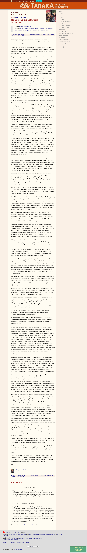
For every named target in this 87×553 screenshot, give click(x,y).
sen (39, 30)
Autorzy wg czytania (64, 25)
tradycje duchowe (44, 534)
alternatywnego (35, 532)
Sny (60, 15)
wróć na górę (36, 546)
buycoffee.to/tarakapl (64, 41)
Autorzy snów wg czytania (66, 33)
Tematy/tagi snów (63, 35)
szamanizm (18, 534)
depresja (37, 28)
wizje (47, 30)
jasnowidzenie (49, 28)
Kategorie (61, 19)
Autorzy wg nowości (64, 27)
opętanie (20, 30)
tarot (30, 534)
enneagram (34, 534)
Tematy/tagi (62, 29)
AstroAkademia (63, 45)
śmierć (43, 30)
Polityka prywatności (33, 538)
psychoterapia (33, 30)
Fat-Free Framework (17, 549)
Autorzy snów (62, 31)
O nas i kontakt (14, 538)
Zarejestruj (31, 525)
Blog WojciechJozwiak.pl (65, 47)
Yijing (38, 534)
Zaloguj (25, 1)
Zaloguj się (23, 525)
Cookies (40, 538)
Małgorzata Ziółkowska (19, 15)
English (61, 13)
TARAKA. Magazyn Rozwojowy (13, 532)
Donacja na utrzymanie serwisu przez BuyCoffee (16, 542)
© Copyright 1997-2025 (23, 538)
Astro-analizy (62, 43)
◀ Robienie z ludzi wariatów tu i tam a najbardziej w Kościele (26, 34)
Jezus (15, 30)
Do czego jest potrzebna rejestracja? (11, 539)
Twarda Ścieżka (25, 537)
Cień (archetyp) (24, 28)
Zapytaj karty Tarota (64, 39)
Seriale (61, 17)
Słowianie (23, 534)
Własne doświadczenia (25, 26)
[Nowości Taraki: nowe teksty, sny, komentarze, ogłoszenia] (11, 1)
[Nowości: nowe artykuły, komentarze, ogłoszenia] (43, 8)
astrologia (13, 534)
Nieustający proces (21, 17)
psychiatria (26, 30)
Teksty (60, 11)
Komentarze (62, 37)
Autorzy (61, 23)
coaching (31, 28)
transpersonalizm (52, 534)
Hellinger (42, 28)
